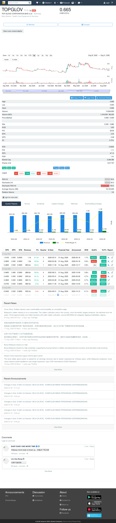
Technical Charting (104, 98)
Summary (37, 13)
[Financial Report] (112, 257)
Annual (27, 203)
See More (48, 471)
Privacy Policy (76, 521)
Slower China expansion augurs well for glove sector (23, 355)
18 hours (14, 453)
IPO (6, 496)
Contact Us (65, 500)
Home (64, 496)
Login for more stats (11, 197)
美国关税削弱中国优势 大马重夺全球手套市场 (21, 322)
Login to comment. (8, 441)
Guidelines (38, 500)
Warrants (74, 203)
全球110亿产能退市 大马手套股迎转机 (18, 333)
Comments (38, 496)
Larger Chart (90, 98)
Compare (86, 24)
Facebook (65, 513)
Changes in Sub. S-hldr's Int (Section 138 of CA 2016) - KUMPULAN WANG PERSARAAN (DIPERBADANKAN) (45, 384)
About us (64, 504)
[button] (38, 3)
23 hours (14, 466)
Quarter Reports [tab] (11, 203)
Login (107, 2)
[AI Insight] (109, 257)
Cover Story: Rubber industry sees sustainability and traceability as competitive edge (35, 309)
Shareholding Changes (93, 203)
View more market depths (12, 31)
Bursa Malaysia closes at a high (16, 344)
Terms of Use (67, 521)
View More (58, 369)
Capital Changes (58, 203)
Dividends (40, 203)
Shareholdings (10, 500)
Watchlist (31, 24)
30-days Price (77, 98)
